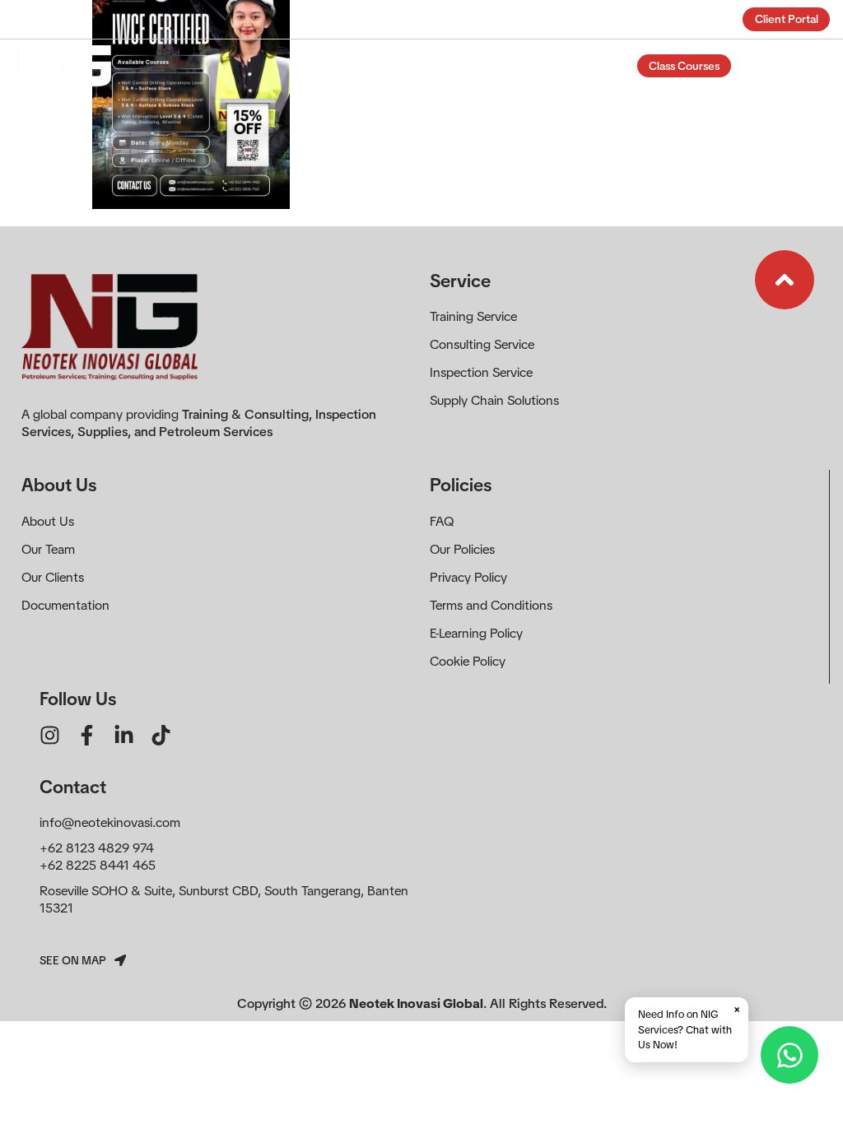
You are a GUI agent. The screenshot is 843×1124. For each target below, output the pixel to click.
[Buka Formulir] (762, 67)
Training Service (473, 316)
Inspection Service (481, 372)
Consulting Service (482, 344)
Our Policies (462, 549)
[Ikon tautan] (784, 279)
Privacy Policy (468, 577)
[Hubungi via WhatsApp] (789, 1055)
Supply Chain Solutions (494, 400)
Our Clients (52, 577)
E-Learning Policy (476, 633)
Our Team (48, 549)
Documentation (65, 605)
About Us (47, 521)
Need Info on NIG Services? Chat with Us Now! (689, 1026)
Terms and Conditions (491, 605)
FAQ (442, 521)
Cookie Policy (467, 661)
